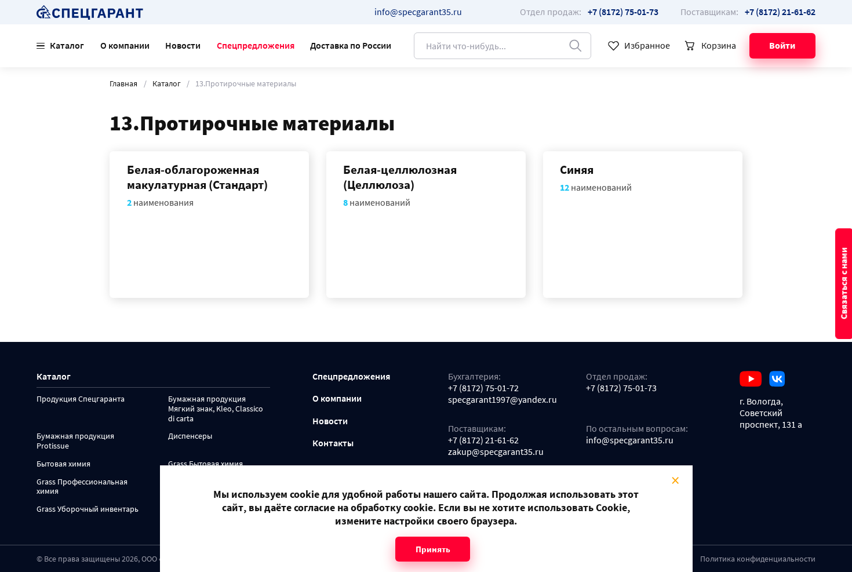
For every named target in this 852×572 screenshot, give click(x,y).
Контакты (333, 443)
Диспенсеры (190, 436)
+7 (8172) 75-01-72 (483, 388)
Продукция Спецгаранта (81, 399)
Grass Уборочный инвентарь (88, 509)
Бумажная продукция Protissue (75, 441)
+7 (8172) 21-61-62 (483, 440)
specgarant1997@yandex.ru (502, 399)
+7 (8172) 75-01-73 (621, 388)
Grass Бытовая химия (205, 464)
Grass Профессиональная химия (82, 487)
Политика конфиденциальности (757, 558)
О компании (125, 45)
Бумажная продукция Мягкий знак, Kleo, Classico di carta (215, 409)
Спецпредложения (255, 45)
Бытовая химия (63, 464)
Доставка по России (350, 45)
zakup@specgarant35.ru (496, 451)
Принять (432, 549)
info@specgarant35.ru (418, 11)
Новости (183, 45)
